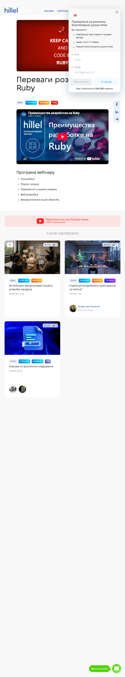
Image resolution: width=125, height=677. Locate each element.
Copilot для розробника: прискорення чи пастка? (92, 279)
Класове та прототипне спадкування (32, 359)
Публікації (64, 11)
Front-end (31, 102)
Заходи (49, 11)
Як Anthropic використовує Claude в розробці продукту (32, 279)
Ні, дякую (106, 82)
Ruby (54, 102)
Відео (20, 102)
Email (77, 67)
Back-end (44, 102)
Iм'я (76, 54)
